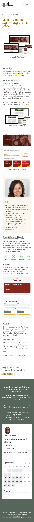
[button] (9, 470)
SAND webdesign (12, 514)
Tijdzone (7, 491)
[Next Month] (28, 462)
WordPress (25, 327)
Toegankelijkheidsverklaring (11, 518)
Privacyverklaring (26, 518)
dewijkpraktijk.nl (21, 355)
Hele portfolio (8, 373)
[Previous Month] (25, 462)
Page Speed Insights (18, 245)
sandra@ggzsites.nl (16, 516)
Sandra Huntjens (24, 104)
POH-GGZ (20, 57)
